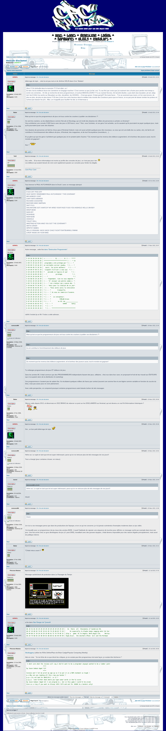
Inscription (88, 45)
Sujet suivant (155, 70)
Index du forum (11, 57)
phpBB (77, 728)
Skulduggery (29, 653)
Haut (8, 108)
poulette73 (17, 62)
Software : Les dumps (23, 57)
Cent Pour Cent (30, 169)
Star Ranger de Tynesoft (42, 622)
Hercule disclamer (16, 60)
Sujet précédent (145, 70)
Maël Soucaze (89, 730)
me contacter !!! (109, 41)
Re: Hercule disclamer (43, 77)
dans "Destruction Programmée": (56, 249)
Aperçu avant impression (14, 70)
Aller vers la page (140, 66)
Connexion (79, 45)
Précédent (148, 66)
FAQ (83, 48)
